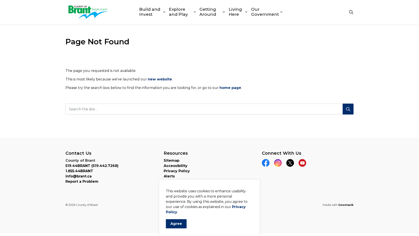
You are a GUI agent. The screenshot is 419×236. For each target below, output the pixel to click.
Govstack (346, 204)
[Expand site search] (351, 12)
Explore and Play (178, 12)
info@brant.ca (78, 176)
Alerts (169, 176)
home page (230, 88)
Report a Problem (81, 181)
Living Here (235, 12)
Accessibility (175, 166)
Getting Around (207, 12)
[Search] (348, 109)
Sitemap (171, 160)
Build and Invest (149, 12)
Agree (176, 224)
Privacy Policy (177, 171)
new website (160, 79)
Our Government (265, 12)
